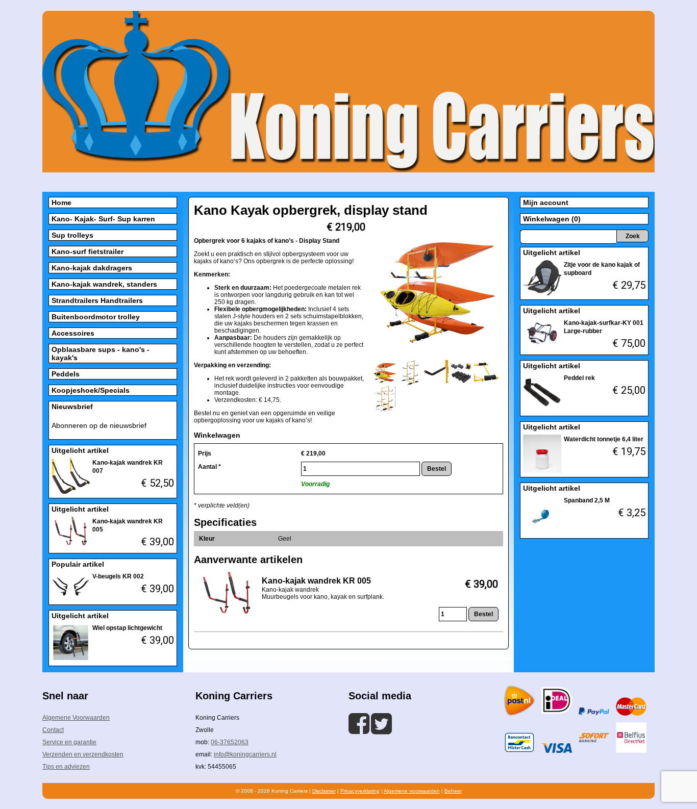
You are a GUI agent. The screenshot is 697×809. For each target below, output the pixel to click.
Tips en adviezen (66, 766)
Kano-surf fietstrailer (87, 251)
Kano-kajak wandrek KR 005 (316, 580)
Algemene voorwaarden (412, 791)
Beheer (453, 791)
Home (61, 202)
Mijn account (545, 202)
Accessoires (73, 333)
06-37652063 (229, 742)
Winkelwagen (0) (552, 219)
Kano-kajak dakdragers (92, 268)
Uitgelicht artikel (80, 450)
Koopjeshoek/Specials (91, 390)
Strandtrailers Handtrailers (97, 300)
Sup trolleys (72, 235)
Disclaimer (324, 791)
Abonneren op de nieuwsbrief (99, 425)
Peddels (66, 374)
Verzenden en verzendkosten (82, 754)
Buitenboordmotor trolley (96, 317)
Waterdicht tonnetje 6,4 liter (603, 439)
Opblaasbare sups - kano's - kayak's (101, 353)
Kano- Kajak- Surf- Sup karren (103, 219)
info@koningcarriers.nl (245, 754)
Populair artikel (78, 564)
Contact (53, 730)
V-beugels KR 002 (118, 576)
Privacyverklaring (360, 791)
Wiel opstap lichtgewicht (127, 627)
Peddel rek (579, 378)
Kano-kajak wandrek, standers (104, 284)
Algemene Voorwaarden (76, 717)
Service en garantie (69, 742)
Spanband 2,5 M (587, 500)
